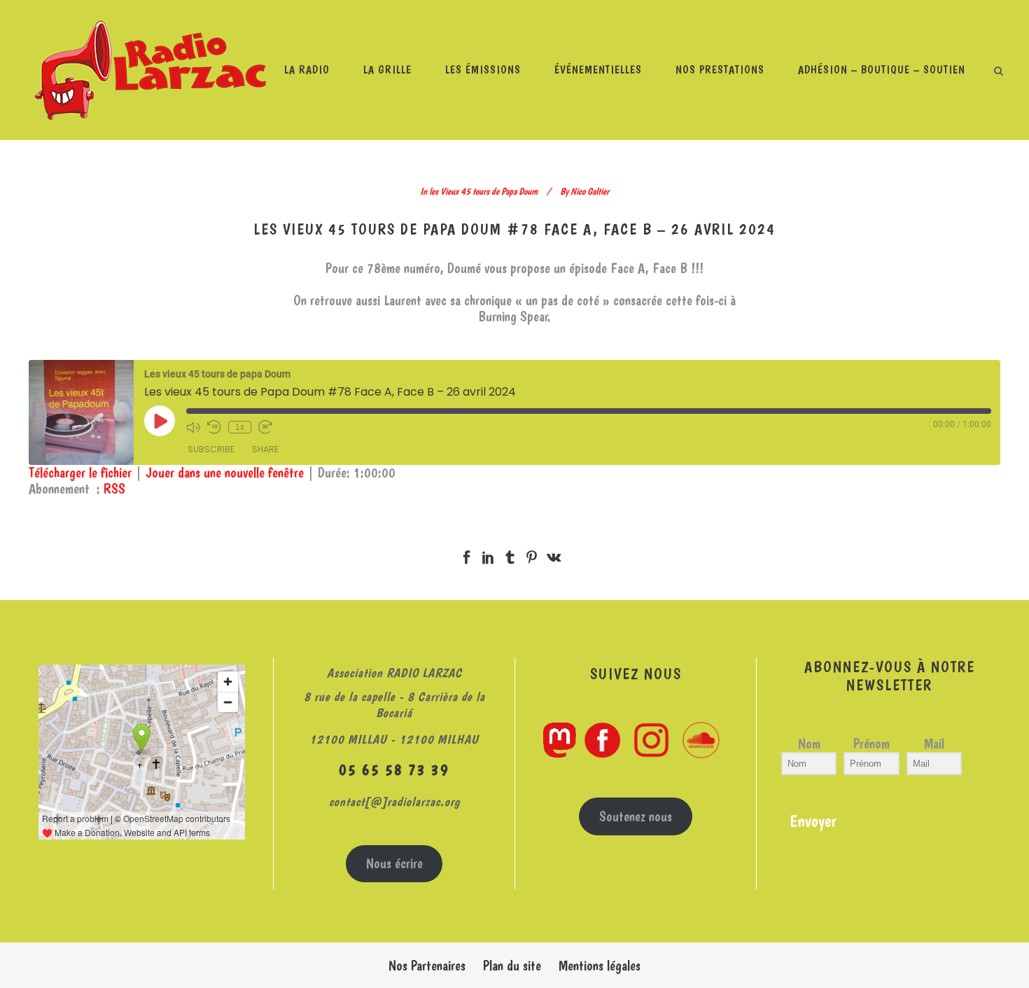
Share (265, 449)
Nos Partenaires (426, 965)
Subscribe (211, 449)
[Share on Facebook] (466, 553)
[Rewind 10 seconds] (214, 427)
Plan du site (512, 965)
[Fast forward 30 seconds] (265, 427)
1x (239, 427)
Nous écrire (394, 863)
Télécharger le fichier (80, 472)
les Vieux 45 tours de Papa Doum (483, 191)
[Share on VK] (554, 553)
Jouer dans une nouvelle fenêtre (225, 472)
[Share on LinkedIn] (488, 553)
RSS (114, 488)
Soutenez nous (635, 816)
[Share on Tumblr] (510, 553)
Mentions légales (599, 965)
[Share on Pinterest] (531, 553)
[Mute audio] (193, 427)
